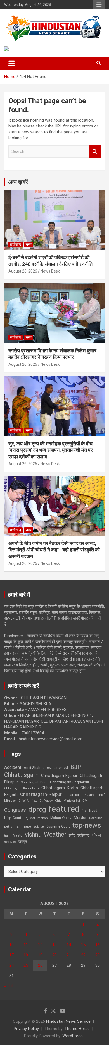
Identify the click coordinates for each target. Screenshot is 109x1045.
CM (84, 801)
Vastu (17, 835)
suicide (39, 826)
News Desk (50, 271)
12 (40, 944)
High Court (12, 818)
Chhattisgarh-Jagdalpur (69, 782)
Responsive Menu (99, 4)
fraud (93, 811)
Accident (12, 767)
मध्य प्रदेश (10, 842)
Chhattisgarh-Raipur (41, 794)
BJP (75, 767)
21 (69, 955)
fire (84, 811)
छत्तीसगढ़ (83, 835)
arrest (47, 768)
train (7, 835)
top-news (86, 825)
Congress (15, 810)
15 (83, 944)
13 (54, 944)
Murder (80, 817)
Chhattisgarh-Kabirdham (21, 788)
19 (40, 955)
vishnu (33, 834)
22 (83, 955)
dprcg (37, 809)
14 (69, 944)
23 (97, 955)
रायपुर (22, 841)
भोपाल (96, 835)
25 (25, 965)
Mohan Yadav (60, 818)
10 (11, 944)
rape (27, 826)
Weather (55, 834)
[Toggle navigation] (11, 63)
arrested (61, 768)
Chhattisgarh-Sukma (79, 795)
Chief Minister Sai (67, 801)
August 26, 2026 (22, 271)
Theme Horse (77, 1028)
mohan (42, 818)
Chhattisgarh (21, 774)
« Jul (8, 985)
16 (97, 944)
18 (25, 955)
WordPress (72, 1035)
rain (19, 826)
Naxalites (95, 818)
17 (11, 955)
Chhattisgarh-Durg (34, 782)
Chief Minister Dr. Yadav (35, 801)
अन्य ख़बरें (18, 182)
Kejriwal (29, 818)
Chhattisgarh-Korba (59, 787)
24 (11, 965)
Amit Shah (32, 768)
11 (25, 944)
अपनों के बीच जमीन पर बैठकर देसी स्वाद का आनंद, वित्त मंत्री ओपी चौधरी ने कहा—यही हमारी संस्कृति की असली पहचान (54, 549)
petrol (8, 826)
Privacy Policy (26, 1028)
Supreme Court (58, 826)
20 (54, 955)
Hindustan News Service (68, 1021)
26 (40, 965)
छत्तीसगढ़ (15, 244)
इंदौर (72, 835)
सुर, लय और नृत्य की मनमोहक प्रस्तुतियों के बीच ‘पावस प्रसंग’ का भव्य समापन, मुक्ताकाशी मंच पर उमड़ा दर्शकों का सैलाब (50, 450)
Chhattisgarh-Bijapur (59, 775)
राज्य (29, 244)
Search (95, 151)
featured (64, 809)
